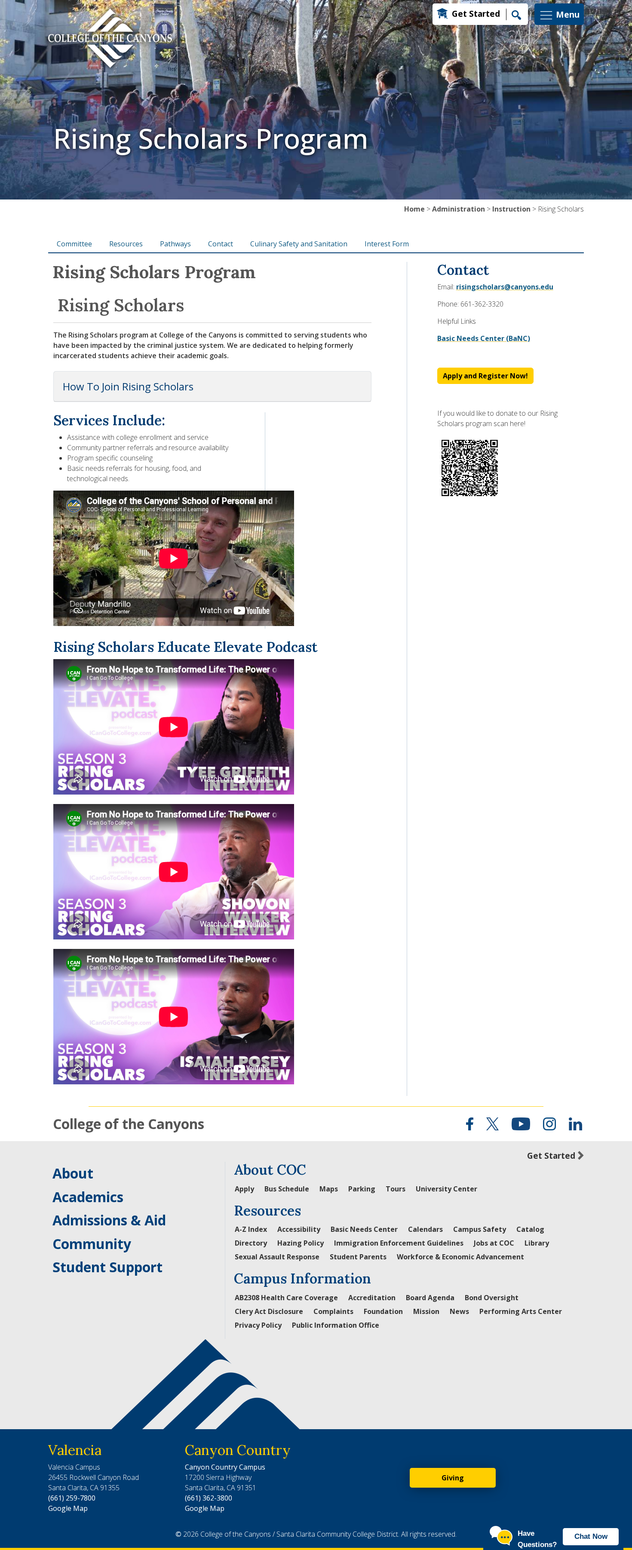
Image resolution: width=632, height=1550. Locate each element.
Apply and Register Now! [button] (485, 376)
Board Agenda (430, 1297)
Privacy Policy (258, 1325)
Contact (220, 244)
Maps (328, 1189)
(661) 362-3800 (208, 1498)
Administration (458, 209)
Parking (361, 1189)
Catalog (530, 1229)
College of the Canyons (128, 1123)
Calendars (425, 1229)
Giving (453, 1477)
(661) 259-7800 (71, 1498)
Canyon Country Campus (225, 1467)
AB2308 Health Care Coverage (286, 1297)
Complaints (333, 1311)
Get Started (476, 13)
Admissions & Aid (109, 1220)
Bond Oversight (491, 1297)
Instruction (511, 209)
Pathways (175, 244)
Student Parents (358, 1256)
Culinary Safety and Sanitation (298, 244)
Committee (74, 244)
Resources (126, 244)
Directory (251, 1243)
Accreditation (372, 1297)
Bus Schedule (286, 1189)
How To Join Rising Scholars (128, 386)
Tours (395, 1189)
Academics (87, 1197)
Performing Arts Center (520, 1311)
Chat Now (590, 1536)
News (459, 1311)
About (72, 1173)
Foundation (383, 1311)
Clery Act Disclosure (269, 1311)
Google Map (68, 1508)
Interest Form (387, 244)
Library (537, 1243)
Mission (426, 1311)
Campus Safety (479, 1229)
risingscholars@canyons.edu (504, 287)
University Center (446, 1189)
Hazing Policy (300, 1243)
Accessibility (298, 1229)
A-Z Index (251, 1229)
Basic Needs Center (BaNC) (483, 338)
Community (91, 1243)
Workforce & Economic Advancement (460, 1256)
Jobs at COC (494, 1243)
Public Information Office (335, 1325)
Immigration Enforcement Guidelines (398, 1243)
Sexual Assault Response (277, 1256)
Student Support (107, 1267)
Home (414, 209)
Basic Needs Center (364, 1229)
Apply (244, 1189)
